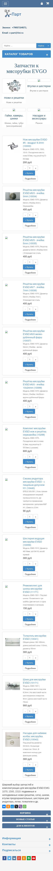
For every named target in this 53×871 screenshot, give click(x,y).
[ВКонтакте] (4, 806)
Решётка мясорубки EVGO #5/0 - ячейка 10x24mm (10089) (34, 384)
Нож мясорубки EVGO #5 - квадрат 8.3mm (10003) (35, 143)
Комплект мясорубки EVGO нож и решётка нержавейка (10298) (34, 431)
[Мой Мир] (12, 806)
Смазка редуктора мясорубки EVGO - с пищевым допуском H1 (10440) (34, 483)
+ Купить (29, 173)
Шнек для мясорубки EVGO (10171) (34, 681)
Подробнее (30, 178)
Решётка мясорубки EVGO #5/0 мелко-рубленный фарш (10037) (34, 335)
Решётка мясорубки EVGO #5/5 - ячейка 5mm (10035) (34, 240)
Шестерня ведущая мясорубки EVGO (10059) (33, 542)
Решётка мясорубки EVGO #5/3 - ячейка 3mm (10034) (34, 193)
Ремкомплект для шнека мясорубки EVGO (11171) (32, 589)
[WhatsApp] (24, 806)
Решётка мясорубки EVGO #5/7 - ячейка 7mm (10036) (34, 287)
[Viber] (20, 806)
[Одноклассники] (8, 806)
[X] (16, 806)
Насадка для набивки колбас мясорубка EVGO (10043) (34, 736)
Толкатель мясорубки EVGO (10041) (34, 637)
